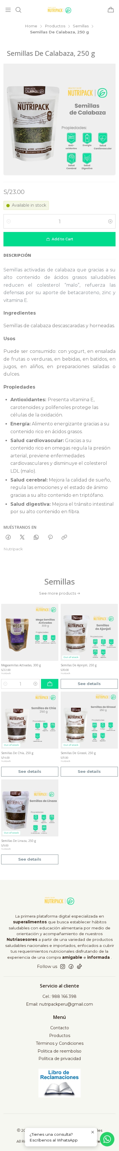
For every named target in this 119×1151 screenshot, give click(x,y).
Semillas (81, 26)
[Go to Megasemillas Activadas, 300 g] (29, 632)
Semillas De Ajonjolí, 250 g (78, 665)
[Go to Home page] (59, 10)
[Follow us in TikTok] (79, 966)
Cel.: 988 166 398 (59, 996)
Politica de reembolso (59, 1051)
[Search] (18, 10)
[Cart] (111, 10)
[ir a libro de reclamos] (59, 1083)
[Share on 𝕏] (22, 537)
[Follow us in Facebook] (71, 966)
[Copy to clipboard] (64, 537)
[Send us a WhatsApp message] (107, 1139)
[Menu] (8, 10)
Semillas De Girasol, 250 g (78, 753)
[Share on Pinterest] (50, 537)
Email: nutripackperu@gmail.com (59, 1004)
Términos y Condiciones (59, 1043)
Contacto (59, 1027)
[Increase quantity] (110, 221)
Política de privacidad (59, 1058)
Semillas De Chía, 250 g (17, 753)
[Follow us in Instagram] (63, 966)
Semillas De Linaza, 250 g (18, 841)
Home (31, 26)
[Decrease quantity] (9, 221)
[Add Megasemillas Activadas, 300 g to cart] (49, 684)
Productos (55, 26)
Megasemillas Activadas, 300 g (21, 665)
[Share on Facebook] (8, 537)
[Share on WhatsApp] (36, 537)
